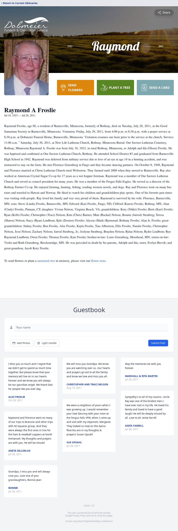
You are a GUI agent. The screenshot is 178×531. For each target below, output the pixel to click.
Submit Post (158, 343)
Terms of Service (98, 515)
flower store (98, 260)
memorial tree (46, 260)
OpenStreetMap (92, 521)
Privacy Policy (79, 515)
